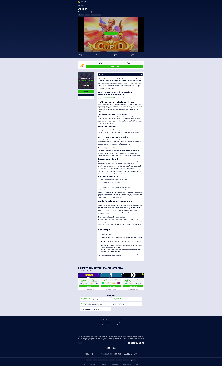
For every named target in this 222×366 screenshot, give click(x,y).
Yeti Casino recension (111, 288)
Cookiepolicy (92, 364)
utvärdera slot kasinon (109, 97)
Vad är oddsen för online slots (104, 327)
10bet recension (133, 288)
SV (79, 342)
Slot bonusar (122, 1)
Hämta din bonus (115, 66)
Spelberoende (115, 364)
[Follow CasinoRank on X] (134, 343)
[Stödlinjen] (117, 354)
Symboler (104, 324)
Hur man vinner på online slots (104, 329)
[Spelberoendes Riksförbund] (106, 354)
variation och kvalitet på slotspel (107, 116)
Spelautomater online (111, 1)
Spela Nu (111, 33)
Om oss (120, 322)
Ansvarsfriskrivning (103, 364)
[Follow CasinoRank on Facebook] (129, 343)
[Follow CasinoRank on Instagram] (131, 343)
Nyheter (142, 1)
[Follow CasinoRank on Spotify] (140, 343)
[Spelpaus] (95, 354)
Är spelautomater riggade (104, 322)
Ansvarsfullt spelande (127, 364)
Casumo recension (88, 288)
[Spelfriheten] (128, 354)
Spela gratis (111, 36)
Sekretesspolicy (120, 324)
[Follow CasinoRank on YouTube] (137, 343)
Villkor (84, 364)
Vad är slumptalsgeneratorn (104, 331)
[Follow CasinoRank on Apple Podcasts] (143, 343)
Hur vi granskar (120, 327)
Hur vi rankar (120, 329)
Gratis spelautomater (132, 1)
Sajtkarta (137, 364)
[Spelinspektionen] (87, 354)
